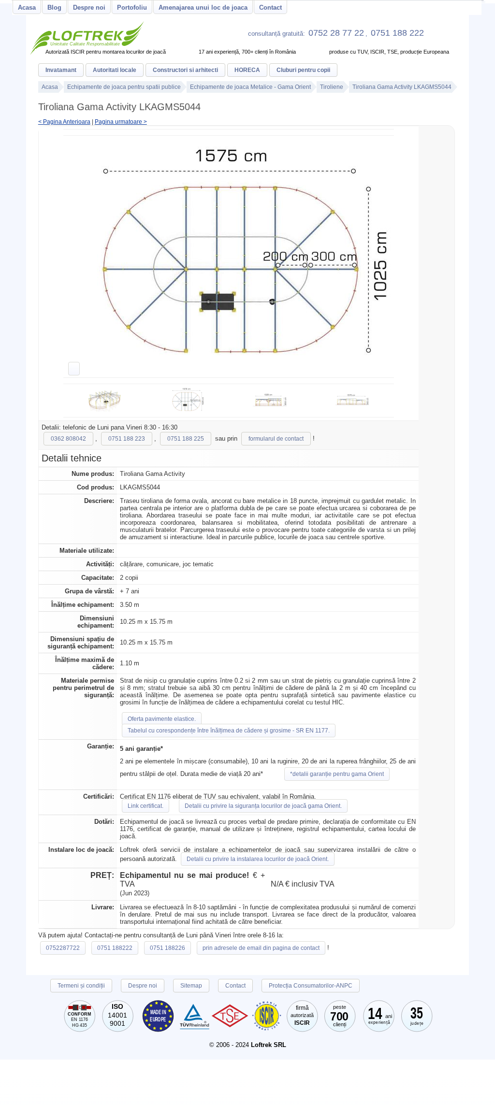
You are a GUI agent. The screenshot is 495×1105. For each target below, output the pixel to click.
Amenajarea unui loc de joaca (203, 7)
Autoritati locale (114, 70)
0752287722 (63, 948)
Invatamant (60, 70)
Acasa (27, 7)
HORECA (247, 70)
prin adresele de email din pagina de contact (261, 948)
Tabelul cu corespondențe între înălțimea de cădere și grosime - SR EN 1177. (229, 730)
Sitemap (191, 985)
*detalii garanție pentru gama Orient (337, 774)
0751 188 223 (126, 438)
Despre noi (89, 7)
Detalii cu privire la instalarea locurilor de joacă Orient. (258, 859)
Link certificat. (145, 806)
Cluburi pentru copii (303, 70)
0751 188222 (114, 948)
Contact (270, 7)
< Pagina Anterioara (64, 121)
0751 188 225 (185, 438)
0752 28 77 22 (336, 33)
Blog (54, 7)
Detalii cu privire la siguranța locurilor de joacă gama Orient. (263, 806)
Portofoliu (132, 7)
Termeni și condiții (81, 985)
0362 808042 (68, 438)
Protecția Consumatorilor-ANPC (310, 985)
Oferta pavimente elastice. (162, 719)
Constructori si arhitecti (185, 70)
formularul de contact (276, 438)
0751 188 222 (397, 33)
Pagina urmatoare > (121, 121)
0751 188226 (167, 948)
